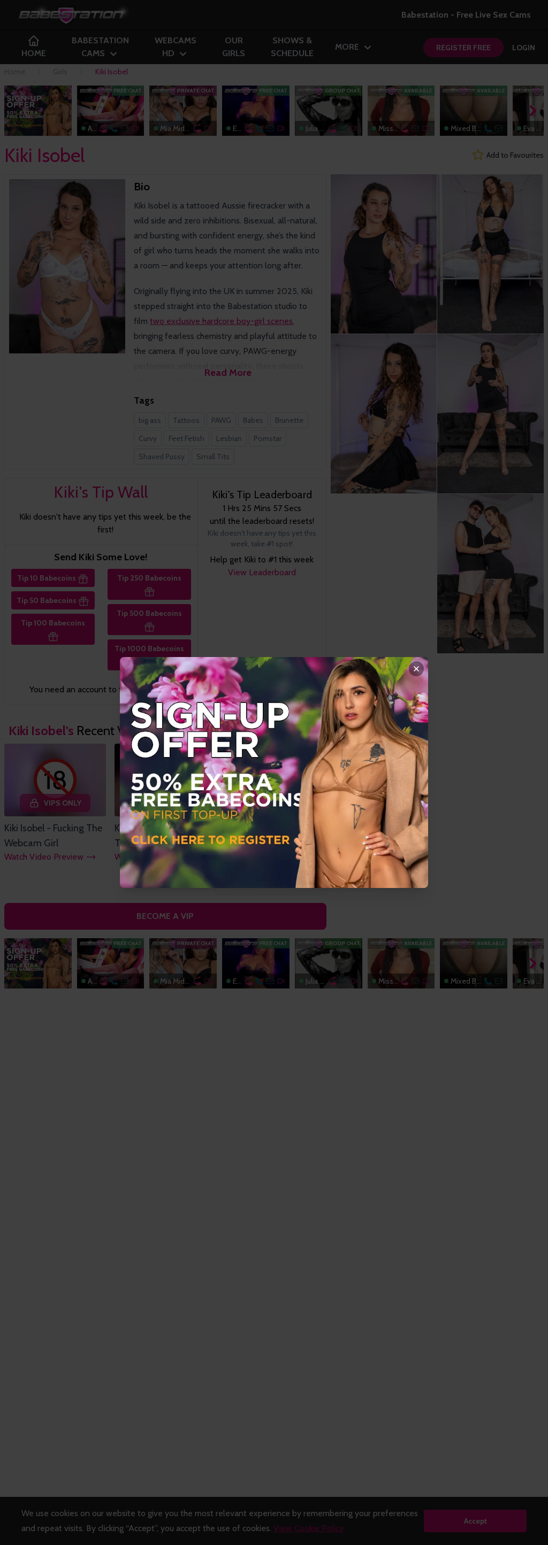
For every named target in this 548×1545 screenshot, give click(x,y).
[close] (416, 668)
